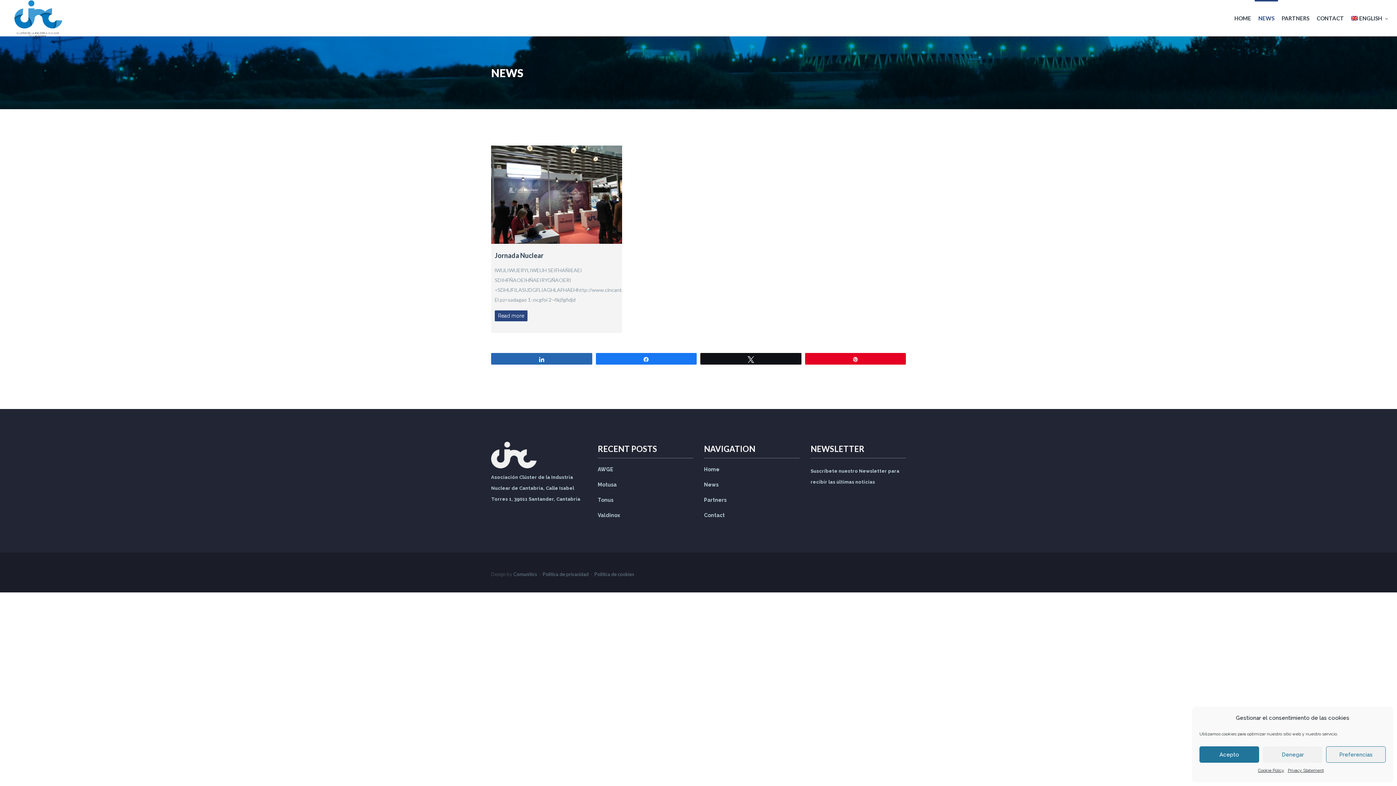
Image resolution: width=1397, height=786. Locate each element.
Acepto (1229, 754)
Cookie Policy (1271, 770)
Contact (1330, 18)
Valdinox (609, 515)
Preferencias (1356, 754)
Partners (1295, 18)
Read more (511, 316)
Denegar (1293, 754)
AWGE (605, 469)
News (1266, 18)
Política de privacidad (566, 574)
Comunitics (525, 574)
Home (1242, 18)
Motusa (607, 485)
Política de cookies (614, 574)
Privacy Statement (1306, 770)
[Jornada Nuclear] (556, 195)
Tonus (605, 500)
